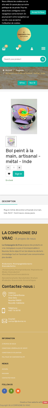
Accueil (8, 70)
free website (33, 402)
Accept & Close (38, 12)
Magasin (20, 70)
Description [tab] (8, 201)
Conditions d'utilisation (11, 352)
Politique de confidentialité (13, 357)
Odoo (45, 402)
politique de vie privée (11, 8)
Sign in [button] (18, 173)
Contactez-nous (8, 378)
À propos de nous (25, 238)
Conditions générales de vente (14, 348)
